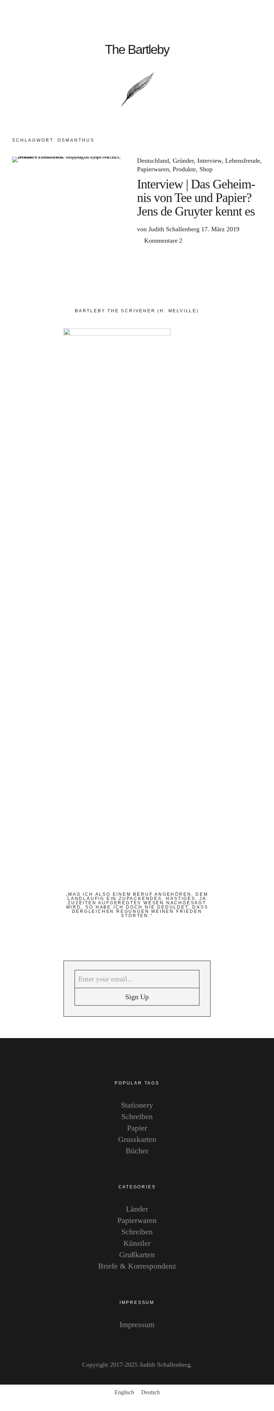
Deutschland (153, 160)
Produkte (184, 169)
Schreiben (137, 1116)
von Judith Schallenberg (168, 229)
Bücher (137, 1150)
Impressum (137, 1324)
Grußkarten (137, 1254)
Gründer (183, 160)
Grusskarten (137, 1139)
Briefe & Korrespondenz (137, 1265)
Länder (137, 1208)
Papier (137, 1127)
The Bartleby (137, 49)
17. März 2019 (220, 229)
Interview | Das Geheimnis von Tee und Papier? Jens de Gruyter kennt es (196, 197)
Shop (206, 169)
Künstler (137, 1243)
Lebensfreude (242, 160)
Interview (209, 160)
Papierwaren (153, 169)
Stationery (137, 1105)
